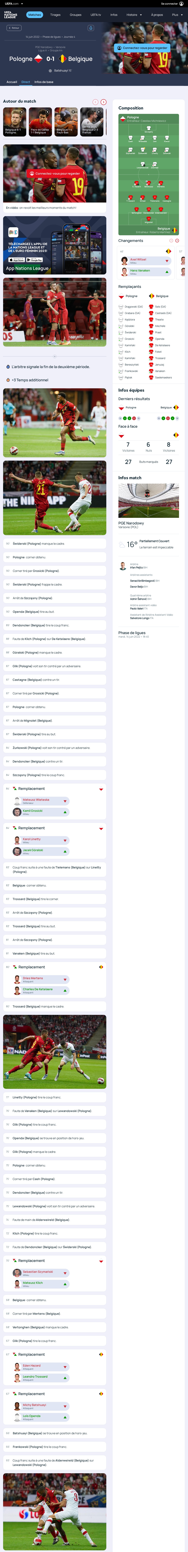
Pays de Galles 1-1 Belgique (40, 131)
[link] (34, 14)
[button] (134, 14)
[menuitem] (35, 14)
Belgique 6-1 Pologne (13, 131)
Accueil (12, 82)
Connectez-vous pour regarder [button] (145, 48)
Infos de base (44, 82)
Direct (25, 82)
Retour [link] (15, 27)
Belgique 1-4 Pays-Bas (64, 131)
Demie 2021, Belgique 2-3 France (90, 129)
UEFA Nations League (10, 14)
